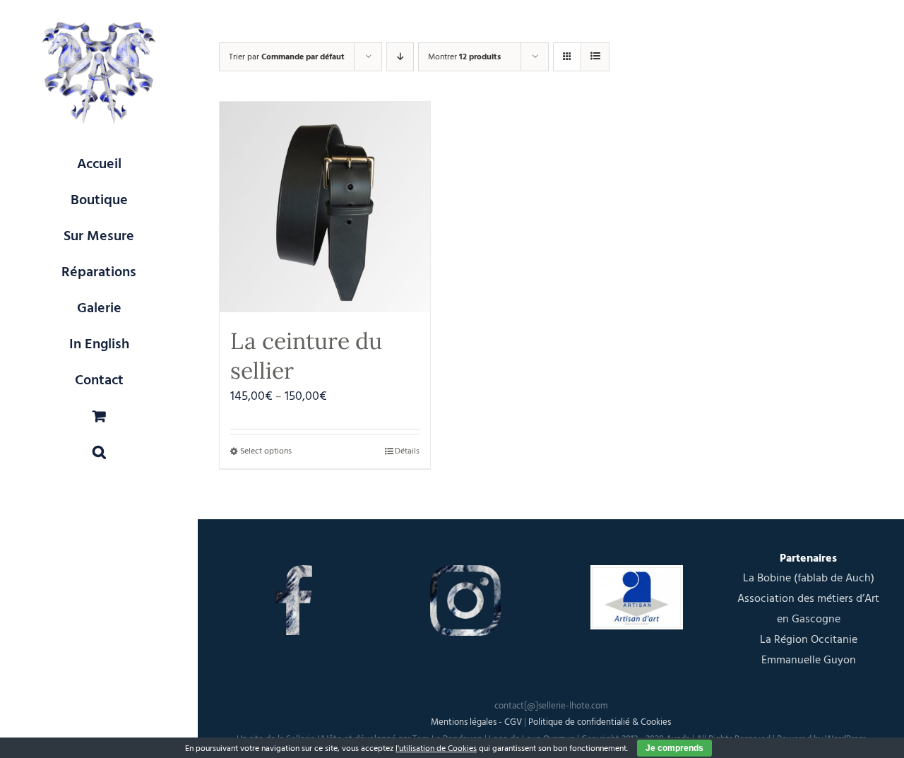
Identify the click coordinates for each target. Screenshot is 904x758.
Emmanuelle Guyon (808, 660)
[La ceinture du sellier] (325, 207)
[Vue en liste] (595, 57)
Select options (266, 451)
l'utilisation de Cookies (436, 748)
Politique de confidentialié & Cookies (599, 722)
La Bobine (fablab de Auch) (808, 578)
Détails (407, 451)
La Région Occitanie (808, 639)
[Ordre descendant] (400, 56)
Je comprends (674, 748)
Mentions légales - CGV (476, 722)
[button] (99, 452)
